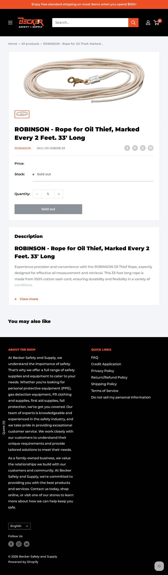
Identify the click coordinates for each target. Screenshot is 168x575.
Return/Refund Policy (109, 377)
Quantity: (22, 194)
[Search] (133, 22)
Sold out (48, 209)
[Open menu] (10, 22)
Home (12, 44)
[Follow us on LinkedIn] (27, 544)
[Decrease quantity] (37, 194)
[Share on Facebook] (127, 148)
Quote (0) (4, 428)
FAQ (94, 357)
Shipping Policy (104, 384)
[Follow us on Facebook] (11, 544)
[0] (156, 22)
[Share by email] (150, 148)
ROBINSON (23, 148)
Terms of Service (104, 391)
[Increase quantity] (58, 194)
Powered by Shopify (23, 562)
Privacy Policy (102, 371)
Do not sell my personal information (121, 397)
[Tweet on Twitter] (143, 148)
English (16, 526)
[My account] (148, 22)
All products (30, 44)
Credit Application (106, 364)
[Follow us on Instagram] (19, 544)
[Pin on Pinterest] (135, 148)
